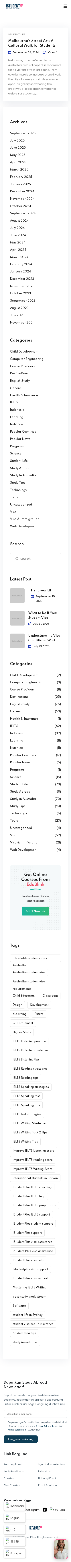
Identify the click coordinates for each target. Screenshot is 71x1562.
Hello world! (41, 590)
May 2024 (17, 242)
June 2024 (18, 235)
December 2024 (22, 191)
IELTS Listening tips (26, 1059)
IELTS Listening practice (29, 1041)
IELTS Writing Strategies (30, 1123)
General (16, 388)
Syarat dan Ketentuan (52, 1464)
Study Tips (17, 482)
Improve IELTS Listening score (33, 1150)
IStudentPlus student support (33, 1223)
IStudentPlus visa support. (31, 1278)
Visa (13, 512)
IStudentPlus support (27, 1233)
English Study (20, 380)
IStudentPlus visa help (28, 1260)
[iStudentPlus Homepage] (35, 1528)
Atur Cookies (12, 1485)
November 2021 (21, 322)
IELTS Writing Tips (25, 1141)
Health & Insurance (24, 395)
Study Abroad (20, 468)
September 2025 (23, 133)
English (15, 1518)
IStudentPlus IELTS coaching (32, 1187)
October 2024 (20, 206)
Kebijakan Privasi (17, 1429)
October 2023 (20, 293)
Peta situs (44, 1471)
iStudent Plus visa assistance (33, 1251)
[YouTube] (57, 1509)
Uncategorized (21, 504)
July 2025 (17, 140)
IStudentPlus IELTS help (29, 1196)
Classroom (50, 995)
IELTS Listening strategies (30, 1050)
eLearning (20, 1014)
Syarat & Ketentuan (47, 1426)
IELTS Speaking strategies (31, 1087)
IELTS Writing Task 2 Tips (30, 1132)
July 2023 (17, 315)
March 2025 (19, 169)
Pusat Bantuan (47, 1485)
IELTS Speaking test (26, 1096)
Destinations (19, 373)
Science (15, 453)
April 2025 (18, 162)
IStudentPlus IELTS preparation (34, 1205)
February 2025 (21, 177)
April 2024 (18, 249)
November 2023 (22, 286)
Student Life (16, 34)
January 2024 (20, 271)
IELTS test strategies (27, 1114)
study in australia (25, 1342)
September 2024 (23, 213)
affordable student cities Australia (30, 959)
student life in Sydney (28, 1315)
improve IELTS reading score (33, 1160)
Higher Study (22, 1032)
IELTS (14, 402)
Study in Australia (23, 475)
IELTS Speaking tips (26, 1105)
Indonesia (17, 409)
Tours (14, 497)
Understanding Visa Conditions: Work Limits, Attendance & (44, 638)
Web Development (24, 526)
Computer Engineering (27, 359)
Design (17, 1005)
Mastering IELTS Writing (29, 1287)
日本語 (15, 1541)
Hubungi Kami (47, 1478)
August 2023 (19, 308)
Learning (16, 417)
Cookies (9, 1478)
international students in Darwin (35, 1178)
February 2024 (21, 264)
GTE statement (23, 1023)
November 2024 (22, 198)
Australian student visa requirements (29, 982)
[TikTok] (44, 1509)
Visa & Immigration (24, 519)
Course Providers (22, 366)
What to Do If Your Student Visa (42, 615)
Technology (18, 490)
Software (19, 1305)
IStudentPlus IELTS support (31, 1214)
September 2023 (23, 300)
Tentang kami (12, 1464)
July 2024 (17, 228)
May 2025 (17, 155)
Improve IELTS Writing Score (32, 1169)
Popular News (20, 439)
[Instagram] (31, 1509)
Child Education (24, 995)
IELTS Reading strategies (30, 1068)
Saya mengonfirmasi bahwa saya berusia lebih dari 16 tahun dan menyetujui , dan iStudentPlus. (37, 1426)
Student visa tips (24, 1333)
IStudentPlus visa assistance (32, 1242)
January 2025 (20, 184)
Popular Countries (23, 431)
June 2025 (18, 147)
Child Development (24, 351)
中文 (13, 1530)
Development (39, 1005)
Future (39, 1014)
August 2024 (19, 220)
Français (16, 1553)
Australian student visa (29, 972)
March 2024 (19, 257)
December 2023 (22, 278)
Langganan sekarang (20, 1439)
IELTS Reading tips (25, 1078)
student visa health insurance (33, 1324)
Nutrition (16, 424)
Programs (17, 446)
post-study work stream (29, 1296)
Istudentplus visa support (30, 1269)
